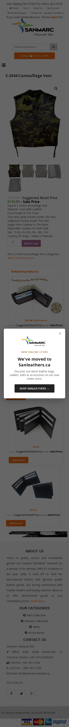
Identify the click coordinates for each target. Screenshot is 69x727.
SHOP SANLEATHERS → (34, 388)
